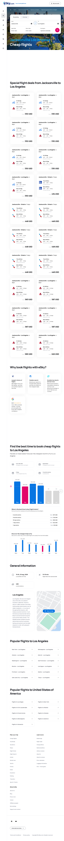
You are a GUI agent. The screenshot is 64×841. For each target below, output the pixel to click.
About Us (12, 790)
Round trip (16, 17)
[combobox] (20, 23)
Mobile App (39, 738)
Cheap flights (13, 738)
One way (25, 17)
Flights (14, 9)
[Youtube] (15, 821)
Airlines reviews (40, 751)
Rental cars (13, 760)
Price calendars (40, 760)
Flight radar (39, 741)
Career (11, 800)
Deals (11, 769)
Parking (12, 776)
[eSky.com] (10, 9)
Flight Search (13, 754)
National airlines (41, 748)
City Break (12, 741)
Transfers (12, 779)
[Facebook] (11, 821)
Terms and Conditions (15, 835)
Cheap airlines (40, 744)
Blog (11, 793)
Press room (13, 797)
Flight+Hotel (13, 751)
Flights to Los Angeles (34, 9)
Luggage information (42, 763)
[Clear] (31, 23)
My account (56, 3)
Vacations (12, 744)
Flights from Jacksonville (23, 9)
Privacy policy (26, 835)
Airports (39, 754)
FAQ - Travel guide (41, 766)
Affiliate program (14, 803)
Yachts (11, 763)
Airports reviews (41, 757)
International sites (17, 828)
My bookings (13, 806)
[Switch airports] (35, 23)
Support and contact (15, 809)
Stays (11, 748)
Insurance (12, 772)
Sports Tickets (14, 782)
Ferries (11, 766)
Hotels (11, 757)
